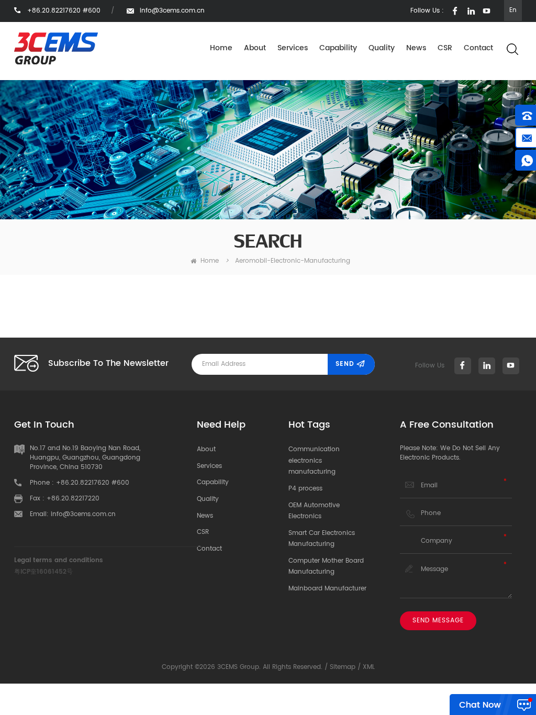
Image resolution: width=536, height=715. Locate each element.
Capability (338, 48)
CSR (445, 48)
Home (221, 48)
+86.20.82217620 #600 (92, 483)
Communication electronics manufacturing (314, 460)
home (209, 261)
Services (292, 48)
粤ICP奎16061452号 (43, 572)
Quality (381, 48)
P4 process (305, 489)
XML (369, 667)
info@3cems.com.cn (172, 11)
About (255, 48)
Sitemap (342, 667)
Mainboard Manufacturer (327, 589)
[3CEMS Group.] (56, 48)
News (416, 48)
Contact (478, 48)
